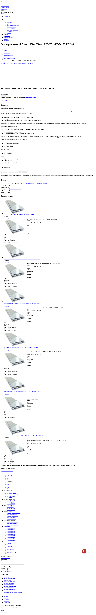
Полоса (8, 484)
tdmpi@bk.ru (4, 9)
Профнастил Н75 (11, 538)
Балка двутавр (7, 580)
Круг (8, 478)
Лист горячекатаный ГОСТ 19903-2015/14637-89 (34, 183)
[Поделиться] (2, 612)
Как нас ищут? (22, 608)
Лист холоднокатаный (12, 495)
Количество (4, 94)
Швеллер (9, 487)
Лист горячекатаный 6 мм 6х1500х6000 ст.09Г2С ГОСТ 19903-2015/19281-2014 (24, 435)
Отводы (9, 543)
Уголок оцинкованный (12, 525)
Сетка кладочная (11, 508)
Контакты (6, 601)
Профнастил (7, 526)
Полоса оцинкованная (12, 522)
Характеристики (8, 102)
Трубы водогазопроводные (13, 513)
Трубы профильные (9, 583)
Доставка (6, 596)
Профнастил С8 (11, 528)
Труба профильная (11, 519)
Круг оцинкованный (12, 523)
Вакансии (6, 599)
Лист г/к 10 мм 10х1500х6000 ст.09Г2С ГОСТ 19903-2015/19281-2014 (21, 347)
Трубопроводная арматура (10, 589)
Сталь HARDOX (11, 501)
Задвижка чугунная (12, 547)
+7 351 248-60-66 (5, 6)
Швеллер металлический (10, 586)
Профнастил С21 (11, 532)
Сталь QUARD (10, 502)
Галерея (6, 598)
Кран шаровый (10, 549)
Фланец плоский (11, 544)
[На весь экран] (4, 612)
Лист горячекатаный (30, 97)
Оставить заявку (5, 7)
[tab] (49, 100)
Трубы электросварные (12, 514)
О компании (7, 595)
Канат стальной (11, 510)
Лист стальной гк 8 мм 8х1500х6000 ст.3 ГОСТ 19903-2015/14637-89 (21, 391)
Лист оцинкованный (12, 493)
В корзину (3, 96)
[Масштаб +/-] (5, 612)
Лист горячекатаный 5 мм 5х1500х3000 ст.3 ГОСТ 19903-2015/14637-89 (22, 303)
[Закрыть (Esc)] (1, 612)
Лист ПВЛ (9, 498)
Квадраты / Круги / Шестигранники (13, 592)
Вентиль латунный (11, 552)
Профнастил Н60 (11, 537)
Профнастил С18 (11, 531)
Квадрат (9, 476)
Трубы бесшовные (11, 517)
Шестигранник (10, 479)
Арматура (9, 475)
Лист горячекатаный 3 (14, 189)
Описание (6, 100)
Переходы (9, 546)
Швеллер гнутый (11, 489)
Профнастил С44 (11, 534)
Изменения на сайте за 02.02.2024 (9, 608)
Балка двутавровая (11, 483)
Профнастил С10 (11, 529)
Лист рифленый (11, 496)
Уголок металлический (9, 578)
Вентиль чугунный (11, 550)
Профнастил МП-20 (12, 535)
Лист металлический (9, 584)
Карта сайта (7, 602)
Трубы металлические (9, 581)
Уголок (8, 486)
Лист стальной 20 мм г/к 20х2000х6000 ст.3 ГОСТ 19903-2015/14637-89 (22, 259)
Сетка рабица (10, 507)
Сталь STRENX (11, 504)
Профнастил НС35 (11, 540)
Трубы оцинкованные (12, 516)
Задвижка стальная (11, 553)
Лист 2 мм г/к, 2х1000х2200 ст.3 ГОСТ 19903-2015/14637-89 (19, 215)
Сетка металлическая (9, 587)
